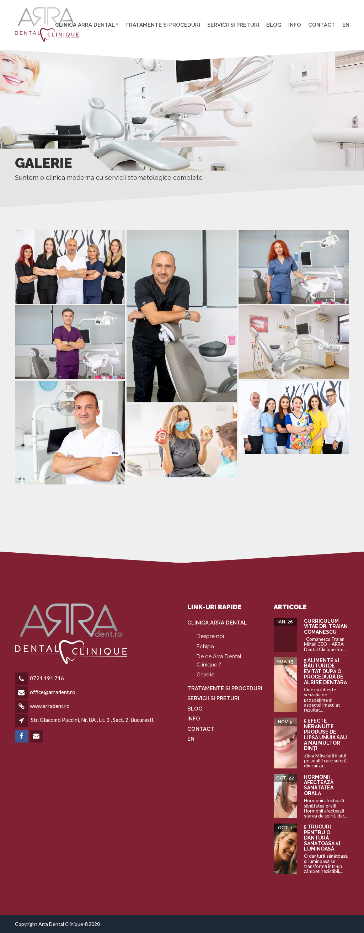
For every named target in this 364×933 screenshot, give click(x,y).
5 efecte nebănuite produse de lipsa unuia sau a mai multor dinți (325, 734)
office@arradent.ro (52, 692)
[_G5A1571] (70, 432)
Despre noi (210, 636)
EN (345, 24)
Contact (321, 24)
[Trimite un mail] (37, 736)
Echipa (205, 646)
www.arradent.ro (50, 706)
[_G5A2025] (70, 342)
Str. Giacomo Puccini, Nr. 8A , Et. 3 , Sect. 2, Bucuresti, (92, 720)
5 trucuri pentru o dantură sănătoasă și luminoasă (322, 838)
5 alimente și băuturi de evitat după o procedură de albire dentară (325, 671)
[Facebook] (22, 736)
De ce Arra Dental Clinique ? (219, 660)
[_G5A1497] (70, 267)
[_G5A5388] (294, 417)
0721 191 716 (47, 678)
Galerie (205, 674)
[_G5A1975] (294, 267)
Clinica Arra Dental (85, 24)
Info (294, 24)
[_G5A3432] (294, 342)
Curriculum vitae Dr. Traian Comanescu (326, 626)
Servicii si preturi (233, 24)
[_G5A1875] (182, 316)
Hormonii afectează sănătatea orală (318, 785)
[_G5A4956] (182, 440)
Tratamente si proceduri (162, 24)
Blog (273, 24)
